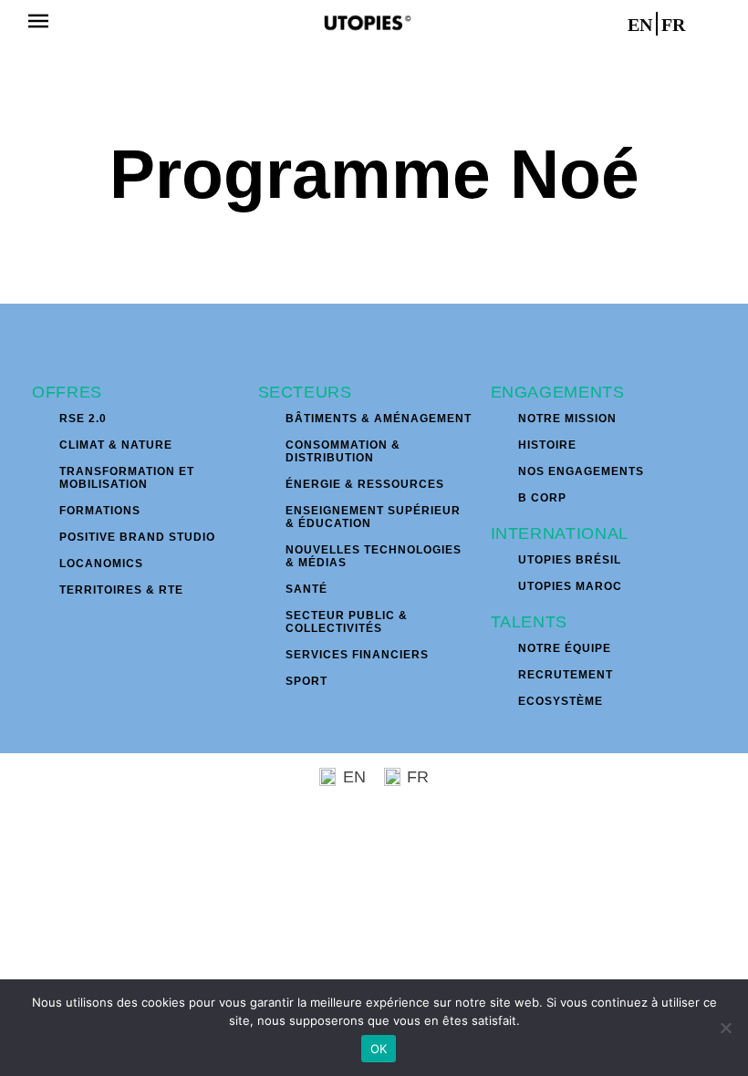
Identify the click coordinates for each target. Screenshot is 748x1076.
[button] (38, 23)
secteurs (305, 392)
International (560, 533)
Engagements (558, 392)
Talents (529, 622)
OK (379, 1048)
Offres (67, 392)
